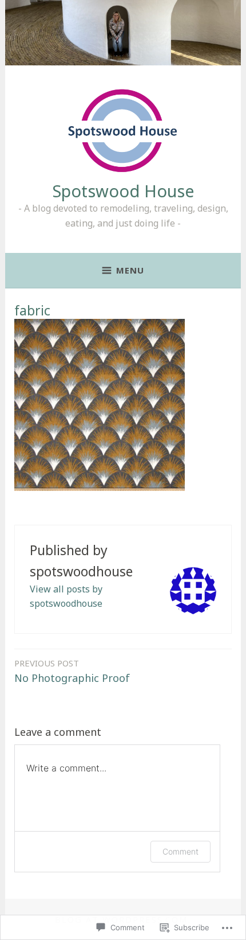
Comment (180, 851)
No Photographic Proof (72, 671)
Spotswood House (123, 191)
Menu (130, 270)
